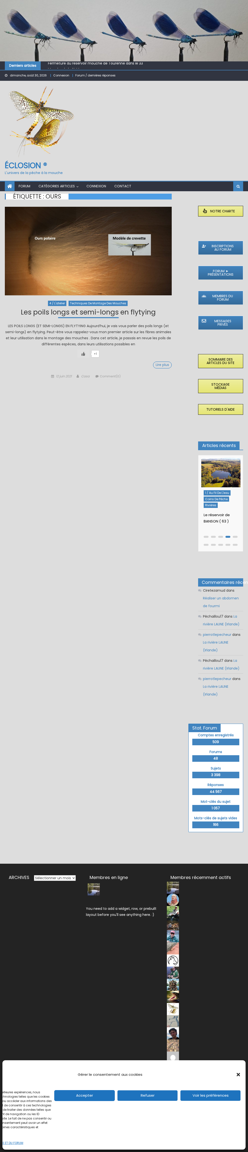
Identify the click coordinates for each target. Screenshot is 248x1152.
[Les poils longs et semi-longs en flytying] (88, 251)
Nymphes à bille (216, 507)
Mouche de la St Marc (66, 66)
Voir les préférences (211, 1095)
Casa (85, 376)
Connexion (61, 75)
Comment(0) (110, 376)
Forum (24, 186)
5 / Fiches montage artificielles (219, 498)
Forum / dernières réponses (95, 75)
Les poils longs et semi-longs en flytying (88, 313)
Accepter (84, 1095)
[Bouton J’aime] (83, 354)
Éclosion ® (26, 165)
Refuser (148, 1095)
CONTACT (122, 186)
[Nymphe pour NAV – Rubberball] (220, 474)
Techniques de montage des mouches (98, 303)
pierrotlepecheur (217, 634)
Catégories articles (57, 186)
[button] (238, 1074)
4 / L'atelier (57, 303)
